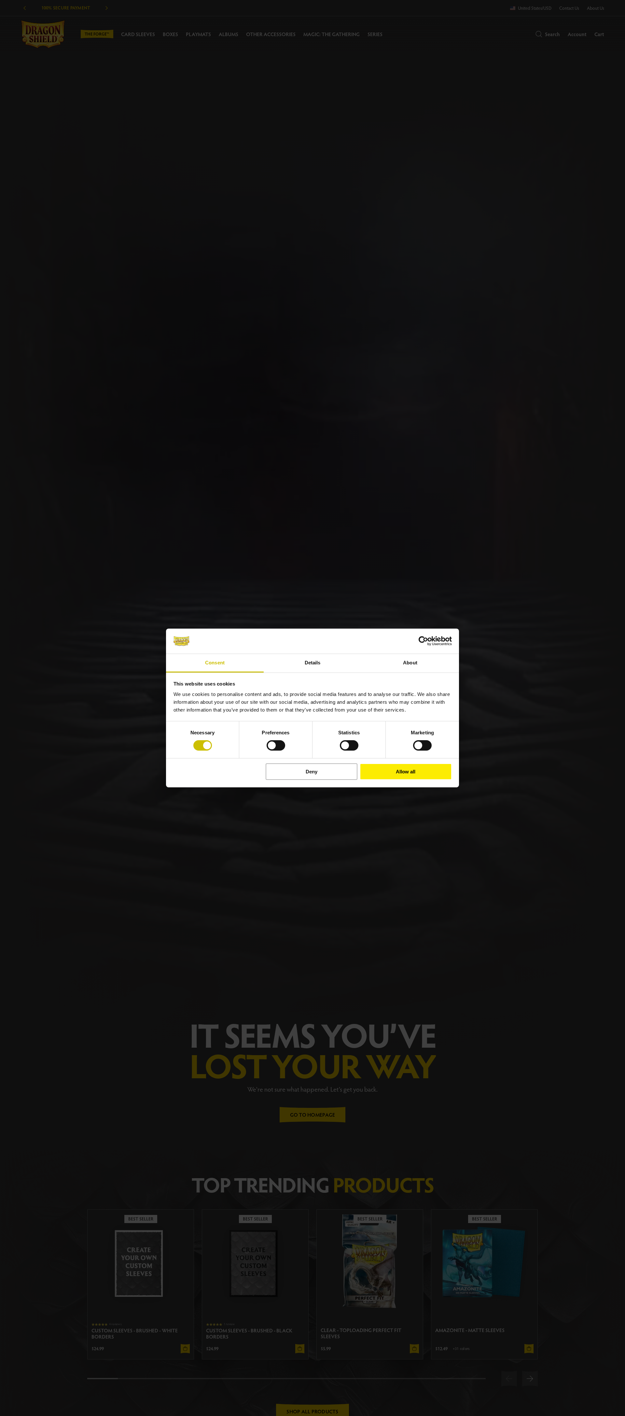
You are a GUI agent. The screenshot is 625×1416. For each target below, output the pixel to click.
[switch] (276, 745)
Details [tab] (313, 662)
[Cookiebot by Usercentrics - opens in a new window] (423, 641)
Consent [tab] (215, 662)
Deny (311, 771)
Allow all (405, 771)
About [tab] (410, 662)
